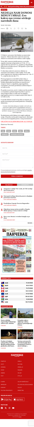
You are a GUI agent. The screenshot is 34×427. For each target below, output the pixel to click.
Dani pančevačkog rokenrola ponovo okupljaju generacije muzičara (18, 196)
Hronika (3, 367)
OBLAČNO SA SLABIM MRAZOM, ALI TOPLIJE (16, 121)
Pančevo (14, 199)
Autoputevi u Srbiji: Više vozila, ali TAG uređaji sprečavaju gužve (18, 189)
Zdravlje (20, 367)
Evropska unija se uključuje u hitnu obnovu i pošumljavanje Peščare (25, 322)
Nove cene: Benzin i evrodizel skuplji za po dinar (17, 217)
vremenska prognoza (17, 134)
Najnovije (9, 185)
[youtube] (13, 408)
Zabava (3, 373)
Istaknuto (25, 185)
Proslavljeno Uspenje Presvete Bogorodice (16, 203)
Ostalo (4, 10)
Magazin (20, 370)
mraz (8, 131)
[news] (8, 313)
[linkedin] (26, 28)
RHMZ (14, 131)
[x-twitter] (6, 408)
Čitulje (20, 375)
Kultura (20, 364)
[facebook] (7, 28)
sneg (20, 131)
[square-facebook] (2, 408)
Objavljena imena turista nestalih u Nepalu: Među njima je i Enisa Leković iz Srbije (17, 209)
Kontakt (3, 387)
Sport (2, 370)
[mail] (22, 28)
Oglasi (19, 373)
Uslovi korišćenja (23, 381)
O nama (3, 381)
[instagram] (9, 408)
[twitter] (11, 28)
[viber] (18, 28)
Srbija (27, 131)
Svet (13, 212)
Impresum (3, 384)
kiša (3, 131)
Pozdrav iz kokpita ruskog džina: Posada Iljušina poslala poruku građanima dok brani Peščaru (8, 343)
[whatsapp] (15, 28)
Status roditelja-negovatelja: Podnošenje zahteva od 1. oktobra (8, 321)
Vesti (13, 192)
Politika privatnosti (6, 390)
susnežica (5, 134)
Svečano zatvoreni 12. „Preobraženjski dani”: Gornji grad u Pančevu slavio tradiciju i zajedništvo (24, 343)
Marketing (21, 390)
